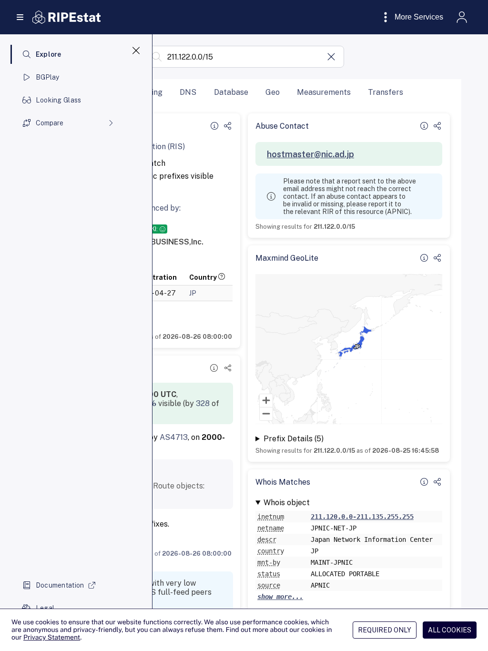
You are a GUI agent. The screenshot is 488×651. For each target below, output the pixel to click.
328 (203, 403)
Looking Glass (58, 100)
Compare (49, 123)
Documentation (60, 585)
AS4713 (174, 437)
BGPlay (48, 77)
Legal (45, 608)
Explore (48, 54)
